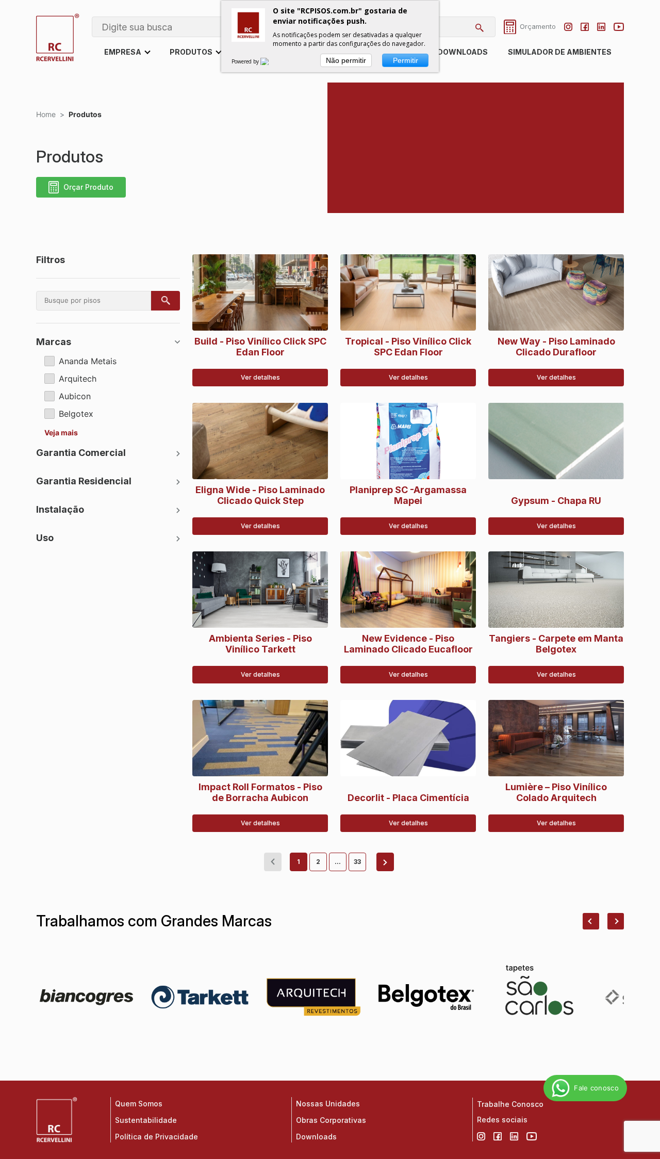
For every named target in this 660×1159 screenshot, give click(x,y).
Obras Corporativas (331, 1120)
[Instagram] (568, 27)
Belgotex (76, 414)
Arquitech (77, 378)
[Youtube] (619, 27)
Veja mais (61, 432)
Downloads (462, 51)
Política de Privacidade (156, 1136)
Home (46, 114)
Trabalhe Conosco (510, 1104)
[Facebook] (585, 27)
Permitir (405, 60)
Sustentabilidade (146, 1120)
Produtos (191, 51)
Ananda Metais (88, 361)
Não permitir (346, 60)
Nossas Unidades (328, 1103)
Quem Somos (138, 1103)
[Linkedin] (601, 27)
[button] (591, 921)
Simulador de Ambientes (560, 51)
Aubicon (75, 396)
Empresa (122, 51)
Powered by (246, 61)
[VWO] (270, 61)
